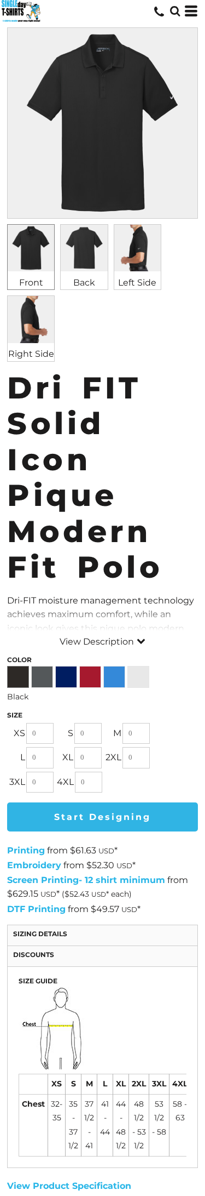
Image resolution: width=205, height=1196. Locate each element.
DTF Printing (36, 909)
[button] (174, 10)
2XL (113, 757)
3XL (17, 782)
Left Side (137, 282)
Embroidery (34, 865)
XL (67, 757)
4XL (65, 782)
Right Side (31, 354)
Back (84, 282)
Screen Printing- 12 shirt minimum (86, 880)
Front (31, 282)
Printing (26, 850)
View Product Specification (69, 1186)
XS (19, 733)
